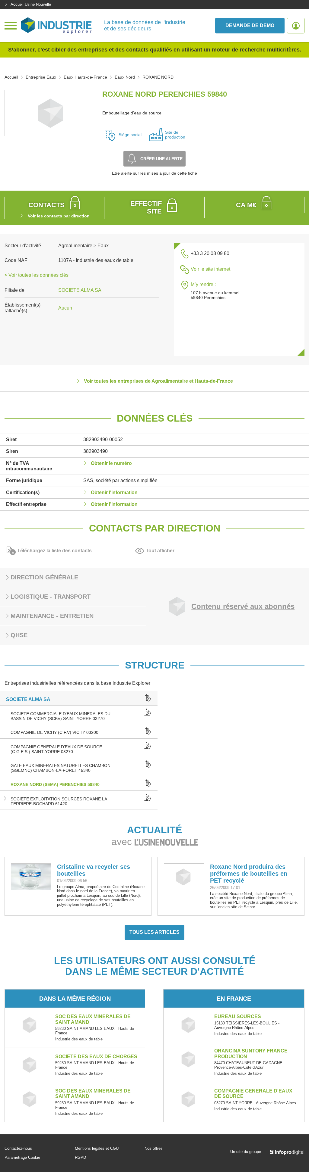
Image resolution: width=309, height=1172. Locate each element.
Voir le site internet (210, 269)
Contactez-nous (18, 1148)
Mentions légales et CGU (97, 1148)
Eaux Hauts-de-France (85, 77)
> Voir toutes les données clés (36, 275)
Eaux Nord (125, 77)
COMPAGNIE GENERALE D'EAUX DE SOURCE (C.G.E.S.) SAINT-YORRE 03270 (56, 749)
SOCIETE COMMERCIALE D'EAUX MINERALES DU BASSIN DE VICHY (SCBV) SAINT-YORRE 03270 (60, 716)
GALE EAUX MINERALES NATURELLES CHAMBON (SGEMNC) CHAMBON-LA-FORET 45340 (60, 768)
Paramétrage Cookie (22, 1157)
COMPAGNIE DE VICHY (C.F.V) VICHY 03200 (54, 732)
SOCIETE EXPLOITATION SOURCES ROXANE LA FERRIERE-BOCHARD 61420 (59, 801)
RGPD (80, 1157)
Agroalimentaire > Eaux (83, 245)
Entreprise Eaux (41, 77)
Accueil (11, 77)
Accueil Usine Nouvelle (31, 4)
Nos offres (154, 1148)
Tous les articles (154, 932)
